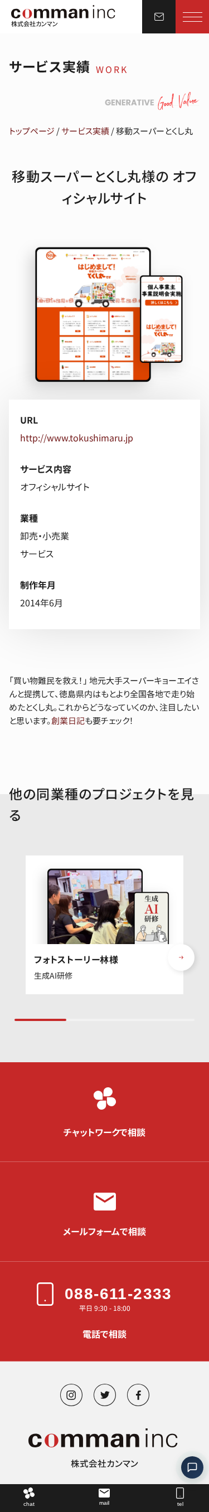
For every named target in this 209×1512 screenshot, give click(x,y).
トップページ (32, 131)
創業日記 (68, 720)
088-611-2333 (118, 1293)
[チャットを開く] (192, 1467)
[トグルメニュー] (192, 16)
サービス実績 (85, 131)
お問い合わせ (159, 16)
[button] (181, 957)
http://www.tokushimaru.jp (76, 437)
